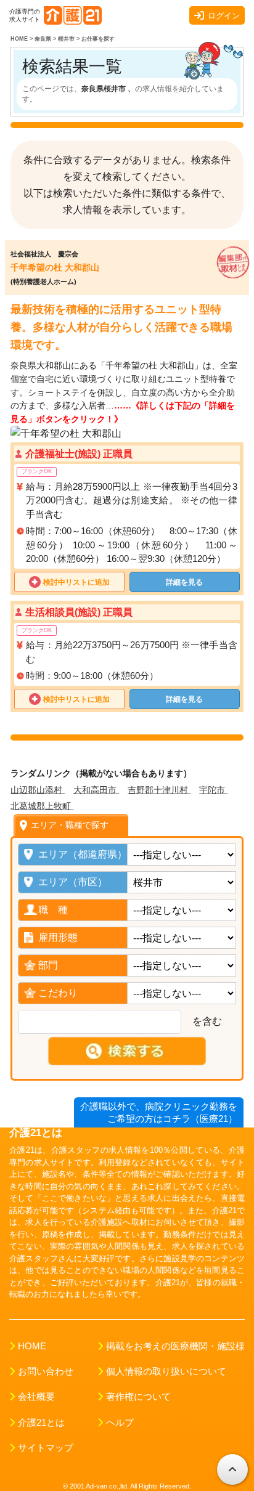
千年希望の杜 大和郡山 (54, 267)
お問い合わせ (45, 1371)
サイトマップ (45, 1448)
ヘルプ (120, 1423)
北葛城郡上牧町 (41, 806)
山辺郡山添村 (37, 790)
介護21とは (41, 1423)
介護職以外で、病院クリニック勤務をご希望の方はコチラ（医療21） (158, 1112)
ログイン (224, 15)
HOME (32, 1346)
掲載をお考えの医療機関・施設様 (175, 1346)
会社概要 (36, 1397)
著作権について (138, 1397)
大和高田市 (96, 790)
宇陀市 (213, 790)
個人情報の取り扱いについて (166, 1371)
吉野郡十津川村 (159, 790)
